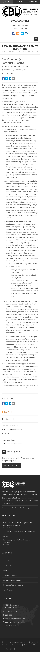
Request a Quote (12, 465)
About (11, 508)
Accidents (32, 2)
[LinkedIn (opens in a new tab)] (10, 78)
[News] (17, 33)
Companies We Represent (13, 585)
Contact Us (7, 565)
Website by (29, 645)
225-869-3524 (11, 615)
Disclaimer (6, 645)
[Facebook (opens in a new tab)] (13, 33)
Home (4, 508)
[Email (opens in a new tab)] (13, 78)
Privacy (33, 642)
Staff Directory (8, 590)
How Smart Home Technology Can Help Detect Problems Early (18, 524)
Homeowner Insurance (13, 429)
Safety (6, 433)
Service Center (8, 570)
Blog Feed (8, 412)
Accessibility (16, 645)
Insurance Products (10, 575)
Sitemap (26, 508)
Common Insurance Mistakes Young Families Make (19, 533)
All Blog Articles (9, 419)
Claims (20, 2)
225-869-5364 (11, 611)
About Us (6, 560)
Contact (18, 508)
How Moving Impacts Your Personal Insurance (16, 542)
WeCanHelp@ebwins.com (15, 619)
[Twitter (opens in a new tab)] (22, 33)
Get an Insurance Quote (12, 580)
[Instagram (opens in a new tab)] (26, 33)
